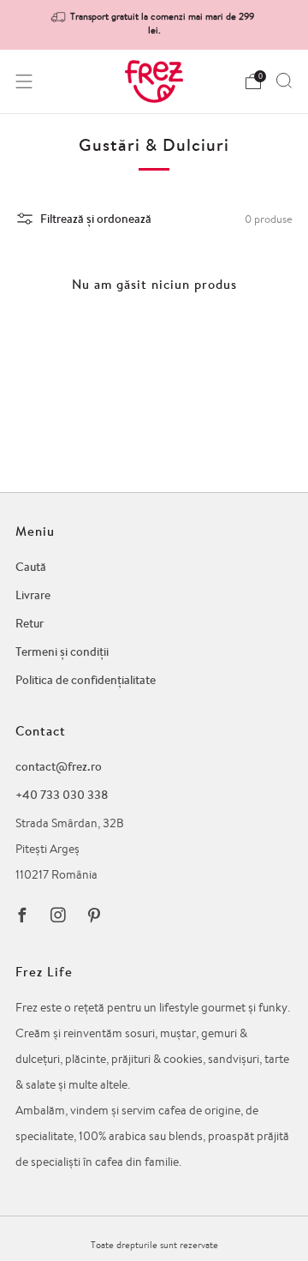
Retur (29, 623)
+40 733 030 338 (61, 794)
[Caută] (284, 80)
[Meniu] (24, 81)
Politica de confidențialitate (85, 679)
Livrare (32, 594)
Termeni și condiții (62, 651)
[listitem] (154, 25)
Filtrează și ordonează (95, 218)
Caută (30, 566)
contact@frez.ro (58, 766)
